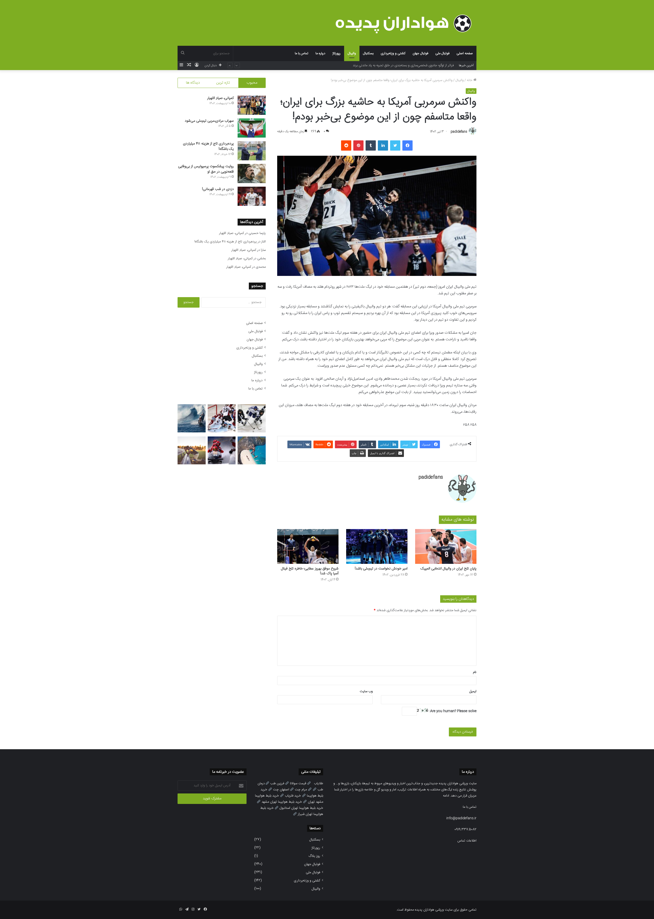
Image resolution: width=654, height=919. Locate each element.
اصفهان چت (281, 789)
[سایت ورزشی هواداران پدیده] (406, 23)
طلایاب (318, 783)
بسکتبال (368, 53)
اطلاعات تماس (467, 841)
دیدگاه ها (193, 83)
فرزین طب (277, 783)
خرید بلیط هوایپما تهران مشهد (282, 802)
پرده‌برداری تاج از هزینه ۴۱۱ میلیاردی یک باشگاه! (208, 146)
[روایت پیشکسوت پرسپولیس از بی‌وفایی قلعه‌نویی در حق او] (252, 173)
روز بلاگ (314, 856)
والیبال (352, 53)
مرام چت (301, 789)
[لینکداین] (383, 145)
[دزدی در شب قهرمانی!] (252, 196)
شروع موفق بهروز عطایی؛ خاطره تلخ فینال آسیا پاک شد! (309, 571)
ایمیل (472, 691)
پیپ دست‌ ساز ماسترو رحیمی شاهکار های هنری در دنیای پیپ (412, 65)
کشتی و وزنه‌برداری (393, 53)
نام (474, 672)
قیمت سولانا (298, 783)
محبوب (252, 83)
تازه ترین (223, 83)
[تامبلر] (371, 145)
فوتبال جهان (420, 53)
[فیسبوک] (407, 145)
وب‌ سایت (366, 691)
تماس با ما (301, 53)
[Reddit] (346, 145)
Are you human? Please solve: (452, 711)
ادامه (446, 796)
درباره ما (320, 53)
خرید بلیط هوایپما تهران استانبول (301, 808)
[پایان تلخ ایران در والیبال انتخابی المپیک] (445, 546)
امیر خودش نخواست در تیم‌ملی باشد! (381, 569)
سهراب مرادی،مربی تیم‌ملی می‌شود (209, 121)
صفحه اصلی (465, 53)
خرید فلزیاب (293, 796)
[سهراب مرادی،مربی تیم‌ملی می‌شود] (252, 128)
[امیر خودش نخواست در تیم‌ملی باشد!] (376, 546)
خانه (470, 80)
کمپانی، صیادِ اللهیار (220, 98)
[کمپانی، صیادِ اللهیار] (252, 105)
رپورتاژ (336, 53)
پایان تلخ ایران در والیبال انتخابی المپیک (448, 569)
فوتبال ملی (442, 53)
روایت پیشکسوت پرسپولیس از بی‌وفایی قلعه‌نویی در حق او (206, 169)
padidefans (459, 131)
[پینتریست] (358, 145)
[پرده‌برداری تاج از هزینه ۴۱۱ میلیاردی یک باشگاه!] (252, 150)
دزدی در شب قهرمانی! (218, 189)
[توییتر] (395, 145)
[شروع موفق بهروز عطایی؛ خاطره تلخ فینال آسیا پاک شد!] (307, 546)
